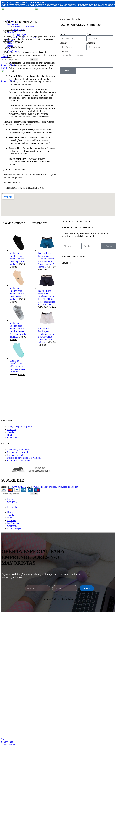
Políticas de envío (15, 455)
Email (89, 34)
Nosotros (11, 429)
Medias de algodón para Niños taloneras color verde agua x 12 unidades (18, 366)
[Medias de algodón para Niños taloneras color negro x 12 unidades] (18, 250)
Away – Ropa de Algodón (19, 426)
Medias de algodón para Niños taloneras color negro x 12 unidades (17, 258)
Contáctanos (13, 437)
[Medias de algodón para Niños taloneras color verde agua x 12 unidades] (18, 358)
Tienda (10, 432)
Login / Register (15, 528)
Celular (63, 42)
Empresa (90, 42)
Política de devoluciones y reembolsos (25, 457)
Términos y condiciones (18, 449)
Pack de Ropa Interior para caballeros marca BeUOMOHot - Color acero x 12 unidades (46, 260)
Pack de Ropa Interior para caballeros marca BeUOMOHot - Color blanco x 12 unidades (46, 335)
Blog (9, 435)
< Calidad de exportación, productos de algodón (55, 487)
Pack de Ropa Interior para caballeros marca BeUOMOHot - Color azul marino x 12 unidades (46, 298)
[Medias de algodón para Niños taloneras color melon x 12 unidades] (18, 285)
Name (62, 34)
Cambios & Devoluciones (19, 460)
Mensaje (64, 51)
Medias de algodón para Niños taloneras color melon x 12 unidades (18, 293)
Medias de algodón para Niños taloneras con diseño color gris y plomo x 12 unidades (18, 330)
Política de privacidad (17, 452)
